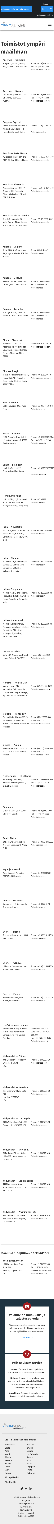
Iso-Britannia (32, 1454)
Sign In (45, 9)
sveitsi (29, 1469)
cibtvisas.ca (40, 253)
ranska (8, 1463)
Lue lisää (26, 1337)
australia (30, 1444)
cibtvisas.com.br (42, 160)
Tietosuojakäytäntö (25, 1503)
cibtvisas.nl (40, 785)
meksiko (8, 1460)
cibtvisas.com (41, 845)
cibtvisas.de (40, 443)
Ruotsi (29, 1463)
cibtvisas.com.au (42, 69)
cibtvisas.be (40, 132)
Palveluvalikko (26, 1509)
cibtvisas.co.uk (41, 1041)
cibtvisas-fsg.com (43, 346)
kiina (7, 1451)
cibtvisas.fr (40, 409)
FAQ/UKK (26, 1500)
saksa (7, 1466)
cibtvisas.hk (40, 502)
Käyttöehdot (26, 1506)
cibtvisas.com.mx (42, 689)
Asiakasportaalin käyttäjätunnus (15, 9)
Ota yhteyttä (10, 1482)
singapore (31, 1466)
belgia (7, 1447)
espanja (30, 1451)
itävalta (8, 1457)
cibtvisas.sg (40, 817)
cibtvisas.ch (40, 938)
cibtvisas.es (40, 876)
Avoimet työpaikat (26, 1513)
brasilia (30, 1447)
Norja (29, 1460)
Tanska (8, 1473)
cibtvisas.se (40, 907)
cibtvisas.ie (40, 658)
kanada (30, 1457)
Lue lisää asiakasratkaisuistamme (26, 1497)
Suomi (45, 4)
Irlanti (7, 1454)
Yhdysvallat (31, 1473)
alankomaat (10, 1444)
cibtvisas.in (40, 533)
